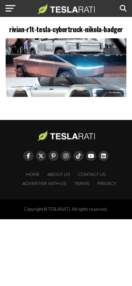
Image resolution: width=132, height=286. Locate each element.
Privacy (106, 183)
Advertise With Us (44, 183)
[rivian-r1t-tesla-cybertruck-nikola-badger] (65, 95)
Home (33, 174)
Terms (81, 183)
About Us (58, 174)
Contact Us (92, 174)
